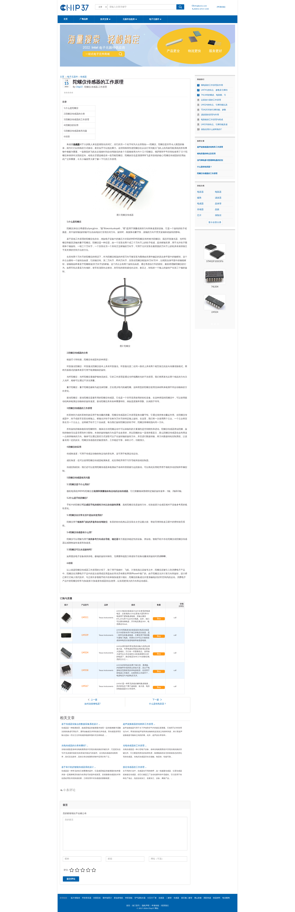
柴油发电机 (118, 898)
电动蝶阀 (226, 898)
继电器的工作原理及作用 (212, 85)
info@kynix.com (200, 6)
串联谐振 (128, 898)
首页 (128, 905)
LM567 (85, 686)
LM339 (85, 635)
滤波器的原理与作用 (210, 115)
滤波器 (218, 198)
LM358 (85, 670)
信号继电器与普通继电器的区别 (210, 160)
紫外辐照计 (107, 898)
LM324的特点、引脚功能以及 (214, 105)
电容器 (200, 192)
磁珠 (199, 198)
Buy (159, 619)
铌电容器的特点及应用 (206, 153)
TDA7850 (214, 287)
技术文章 (104, 19)
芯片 (199, 215)
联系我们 (165, 905)
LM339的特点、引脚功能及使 (214, 125)
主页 (66, 19)
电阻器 (218, 192)
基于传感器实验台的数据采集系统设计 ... (80, 724)
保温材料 (216, 898)
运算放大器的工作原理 (211, 100)
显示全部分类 (214, 222)
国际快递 (207, 898)
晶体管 (218, 204)
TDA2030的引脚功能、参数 (213, 110)
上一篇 (94, 700)
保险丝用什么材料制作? (211, 130)
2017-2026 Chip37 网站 (148, 908)
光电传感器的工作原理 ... (134, 746)
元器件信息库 (129, 19)
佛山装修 (198, 898)
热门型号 (136, 905)
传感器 (83, 77)
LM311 (85, 617)
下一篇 (155, 700)
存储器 (200, 209)
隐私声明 (145, 905)
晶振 (217, 209)
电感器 (200, 204)
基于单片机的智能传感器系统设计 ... (78, 767)
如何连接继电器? (92, 704)
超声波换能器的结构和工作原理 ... (139, 724)
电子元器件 (154, 19)
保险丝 (218, 215)
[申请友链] (221, 7)
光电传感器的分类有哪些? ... (74, 746)
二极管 (169, 898)
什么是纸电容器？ (157, 704)
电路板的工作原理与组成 (212, 120)
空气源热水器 (140, 898)
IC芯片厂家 (152, 898)
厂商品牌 (84, 19)
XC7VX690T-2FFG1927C (215, 312)
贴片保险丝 (75, 898)
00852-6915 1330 (201, 9)
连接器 (161, 898)
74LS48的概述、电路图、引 (213, 95)
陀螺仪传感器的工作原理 (207, 173)
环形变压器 (86, 898)
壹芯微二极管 (186, 898)
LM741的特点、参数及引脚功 (214, 90)
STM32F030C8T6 (214, 261)
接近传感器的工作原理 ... (134, 767)
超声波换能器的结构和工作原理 (210, 147)
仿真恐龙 (97, 898)
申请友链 (155, 905)
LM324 (85, 653)
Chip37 (79, 87)
